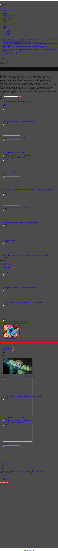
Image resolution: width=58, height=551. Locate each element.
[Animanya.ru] (3, 4)
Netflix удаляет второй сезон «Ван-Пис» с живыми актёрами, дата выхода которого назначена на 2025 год (30, 39)
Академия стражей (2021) (9, 173)
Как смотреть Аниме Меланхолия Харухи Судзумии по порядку (19, 121)
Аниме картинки (8, 19)
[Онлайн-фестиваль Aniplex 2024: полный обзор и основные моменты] (11, 220)
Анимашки (6, 50)
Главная (5, 11)
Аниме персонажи (9, 15)
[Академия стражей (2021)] (11, 171)
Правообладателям (8, 55)
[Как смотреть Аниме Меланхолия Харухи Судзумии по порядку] (11, 119)
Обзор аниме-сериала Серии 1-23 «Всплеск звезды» (16, 41)
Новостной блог (8, 17)
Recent (4, 105)
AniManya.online (27, 473)
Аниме (5, 13)
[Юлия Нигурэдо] (11, 461)
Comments (5, 106)
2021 (33, 473)
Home (1, 58)
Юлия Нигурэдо (7, 464)
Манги (5, 22)
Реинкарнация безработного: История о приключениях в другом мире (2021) (23, 47)
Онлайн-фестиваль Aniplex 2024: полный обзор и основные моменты (21, 42)
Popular (5, 104)
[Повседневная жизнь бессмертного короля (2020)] (16, 155)
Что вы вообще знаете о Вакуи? (11, 53)
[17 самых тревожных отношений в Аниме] (11, 150)
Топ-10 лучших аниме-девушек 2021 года (13, 52)
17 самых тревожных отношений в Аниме (14, 152)
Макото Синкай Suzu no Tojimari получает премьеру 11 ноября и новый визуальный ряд (25, 46)
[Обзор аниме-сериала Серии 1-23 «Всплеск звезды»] (11, 205)
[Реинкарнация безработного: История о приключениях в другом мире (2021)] (11, 135)
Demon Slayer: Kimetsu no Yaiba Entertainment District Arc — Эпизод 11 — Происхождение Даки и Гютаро (30, 49)
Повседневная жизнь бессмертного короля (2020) (16, 157)
